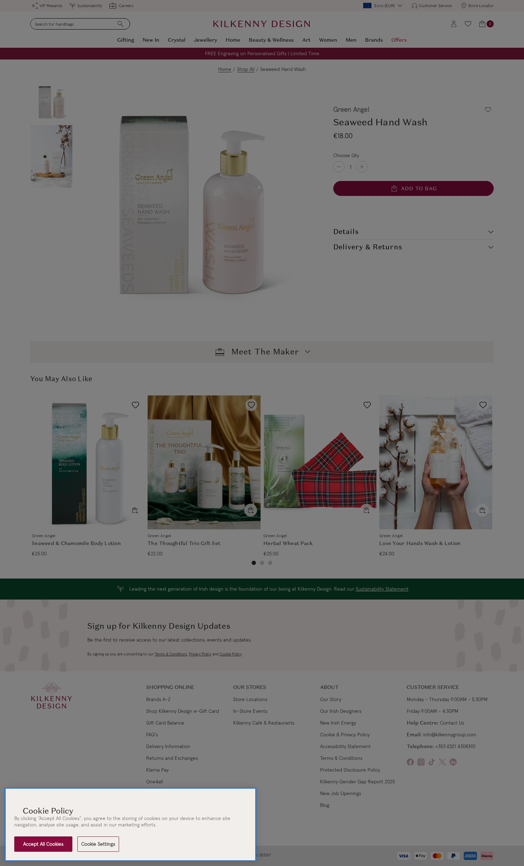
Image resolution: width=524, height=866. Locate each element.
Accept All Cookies (43, 844)
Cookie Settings (98, 844)
